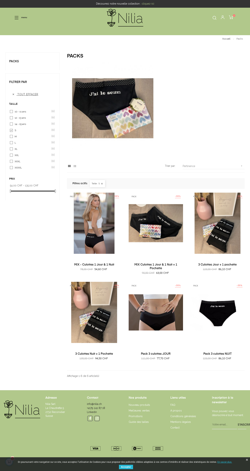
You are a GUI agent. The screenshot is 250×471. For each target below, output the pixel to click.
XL (33, 148)
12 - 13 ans (33, 117)
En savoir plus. (224, 462)
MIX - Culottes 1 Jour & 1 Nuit (94, 264)
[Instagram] (97, 418)
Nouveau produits (139, 404)
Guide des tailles (139, 421)
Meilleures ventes (139, 410)
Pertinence (213, 166)
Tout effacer (25, 94)
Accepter (126, 467)
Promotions (136, 416)
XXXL (33, 161)
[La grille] (69, 166)
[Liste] (74, 166)
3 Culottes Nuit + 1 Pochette (94, 354)
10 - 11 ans (33, 111)
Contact (175, 427)
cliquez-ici (148, 3)
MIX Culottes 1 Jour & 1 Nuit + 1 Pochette (155, 266)
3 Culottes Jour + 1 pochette (217, 264)
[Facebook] (90, 418)
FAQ (172, 404)
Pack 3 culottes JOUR (156, 354)
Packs (14, 61)
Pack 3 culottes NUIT (217, 354)
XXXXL (33, 167)
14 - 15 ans (33, 123)
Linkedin (92, 412)
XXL (33, 155)
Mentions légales (180, 421)
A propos (176, 410)
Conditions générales (183, 416)
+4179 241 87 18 (96, 408)
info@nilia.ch (94, 404)
